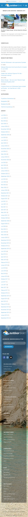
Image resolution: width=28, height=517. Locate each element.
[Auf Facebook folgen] (19, 1)
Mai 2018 (3, 273)
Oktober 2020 (4, 218)
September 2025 (5, 134)
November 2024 (5, 148)
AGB (5, 491)
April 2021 (3, 209)
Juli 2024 (3, 151)
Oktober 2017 (4, 279)
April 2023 (3, 165)
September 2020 (5, 220)
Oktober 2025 (4, 132)
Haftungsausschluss (14, 509)
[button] (2, 5)
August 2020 (4, 223)
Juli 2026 (3, 115)
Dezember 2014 (5, 318)
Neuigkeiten (4, 101)
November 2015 (5, 309)
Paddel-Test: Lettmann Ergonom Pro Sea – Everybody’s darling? (11, 74)
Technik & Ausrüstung (6, 107)
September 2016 (5, 295)
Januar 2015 (4, 315)
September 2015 (5, 312)
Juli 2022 (3, 179)
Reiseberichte (4, 104)
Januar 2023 (4, 170)
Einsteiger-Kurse (8, 366)
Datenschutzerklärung (17, 508)
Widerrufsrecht (7, 496)
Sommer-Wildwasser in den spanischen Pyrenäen (13, 62)
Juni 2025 (3, 140)
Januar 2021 (4, 215)
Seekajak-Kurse (9, 380)
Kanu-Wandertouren (9, 406)
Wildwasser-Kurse (10, 364)
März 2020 (4, 234)
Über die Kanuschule (9, 451)
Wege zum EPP (7, 442)
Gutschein (6, 418)
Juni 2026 (3, 118)
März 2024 (4, 154)
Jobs (5, 461)
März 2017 (4, 287)
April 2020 (3, 232)
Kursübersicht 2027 (8, 423)
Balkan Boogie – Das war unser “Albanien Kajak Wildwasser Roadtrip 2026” (13, 81)
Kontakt (6, 488)
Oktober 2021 (4, 196)
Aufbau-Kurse (7, 369)
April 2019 (3, 257)
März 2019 (4, 259)
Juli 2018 (3, 268)
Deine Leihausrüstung (9, 439)
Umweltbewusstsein (9, 458)
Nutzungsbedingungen (9, 493)
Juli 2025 (3, 137)
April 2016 (3, 301)
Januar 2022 (4, 190)
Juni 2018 (3, 270)
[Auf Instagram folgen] (21, 1)
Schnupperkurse (8, 404)
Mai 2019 (3, 254)
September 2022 (5, 176)
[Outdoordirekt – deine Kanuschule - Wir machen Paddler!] (13, 5)
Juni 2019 (3, 251)
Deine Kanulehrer (8, 453)
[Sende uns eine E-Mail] (10, 357)
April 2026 (3, 123)
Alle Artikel (6, 470)
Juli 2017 (3, 282)
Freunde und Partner (9, 456)
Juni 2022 (3, 182)
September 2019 (5, 248)
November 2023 (5, 159)
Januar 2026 (4, 126)
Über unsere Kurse (8, 434)
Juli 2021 (3, 201)
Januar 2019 (4, 265)
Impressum (7, 508)
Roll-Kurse (6, 415)
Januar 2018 (4, 276)
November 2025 (5, 129)
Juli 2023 (3, 162)
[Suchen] (23, 5)
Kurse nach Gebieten (9, 425)
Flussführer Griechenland (7, 98)
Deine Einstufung (8, 437)
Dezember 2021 (5, 193)
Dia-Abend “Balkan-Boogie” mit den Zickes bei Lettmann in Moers (14, 31)
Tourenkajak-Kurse (10, 397)
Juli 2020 (3, 226)
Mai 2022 (3, 184)
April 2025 (3, 143)
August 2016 (4, 298)
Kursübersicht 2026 (8, 420)
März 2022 (4, 187)
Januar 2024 (4, 157)
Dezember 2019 (5, 240)
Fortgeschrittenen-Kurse (10, 371)
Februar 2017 (4, 290)
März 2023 (4, 168)
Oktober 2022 (4, 173)
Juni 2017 (3, 284)
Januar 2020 (4, 237)
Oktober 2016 (4, 293)
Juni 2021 (3, 204)
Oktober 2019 (4, 245)
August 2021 (4, 198)
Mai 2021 (3, 207)
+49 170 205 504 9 (12, 1)
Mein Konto (6, 486)
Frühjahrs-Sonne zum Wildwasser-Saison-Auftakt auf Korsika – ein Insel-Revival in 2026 (13, 87)
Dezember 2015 (5, 307)
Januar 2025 (4, 146)
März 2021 (4, 212)
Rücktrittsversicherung (9, 499)
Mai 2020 (3, 229)
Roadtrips (6, 374)
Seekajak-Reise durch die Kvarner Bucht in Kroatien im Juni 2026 (14, 68)
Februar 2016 (4, 304)
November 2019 (5, 243)
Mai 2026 (3, 121)
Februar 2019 (4, 262)
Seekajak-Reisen (8, 390)
